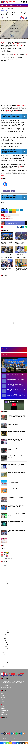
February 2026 (3, 573)
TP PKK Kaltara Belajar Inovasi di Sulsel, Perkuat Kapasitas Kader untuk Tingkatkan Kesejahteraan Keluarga (21, 269)
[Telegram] (23, 227)
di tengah (20, 166)
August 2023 (3, 634)
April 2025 (3, 593)
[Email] (14, 191)
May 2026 (2, 567)
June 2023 (3, 638)
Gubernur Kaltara (20, 105)
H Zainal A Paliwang (4, 714)
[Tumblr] (10, 212)
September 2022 (4, 654)
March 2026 (3, 571)
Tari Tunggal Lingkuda (6, 216)
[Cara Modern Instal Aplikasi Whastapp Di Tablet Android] (4, 515)
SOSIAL (2, 701)
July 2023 (2, 636)
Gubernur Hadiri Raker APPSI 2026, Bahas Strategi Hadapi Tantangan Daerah (6, 242)
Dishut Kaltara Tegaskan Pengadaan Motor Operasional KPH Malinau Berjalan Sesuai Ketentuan (20, 256)
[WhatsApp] (26, 227)
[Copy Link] (14, 210)
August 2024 (3, 609)
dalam (2, 59)
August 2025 (3, 585)
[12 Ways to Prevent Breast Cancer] (4, 540)
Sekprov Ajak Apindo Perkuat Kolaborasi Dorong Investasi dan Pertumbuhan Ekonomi (21, 242)
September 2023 (4, 632)
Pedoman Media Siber (5, 725)
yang (25, 54)
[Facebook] (3, 210)
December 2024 (4, 601)
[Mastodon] (6, 212)
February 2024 (3, 622)
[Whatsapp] (10, 210)
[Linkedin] (21, 210)
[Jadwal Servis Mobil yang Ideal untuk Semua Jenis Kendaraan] (4, 450)
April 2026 (3, 569)
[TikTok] (19, 733)
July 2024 (2, 612)
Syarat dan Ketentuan (5, 721)
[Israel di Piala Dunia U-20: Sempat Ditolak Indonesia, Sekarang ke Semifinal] (4, 507)
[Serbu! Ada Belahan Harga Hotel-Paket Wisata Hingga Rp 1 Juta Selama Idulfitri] (4, 466)
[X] (3, 212)
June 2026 (3, 565)
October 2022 (3, 652)
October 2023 (3, 630)
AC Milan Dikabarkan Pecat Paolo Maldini (15, 497)
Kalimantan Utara (21, 43)
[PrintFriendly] (17, 210)
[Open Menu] (24, 2)
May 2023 (2, 640)
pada (13, 47)
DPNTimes (3, 42)
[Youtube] (14, 733)
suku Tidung (13, 43)
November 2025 (4, 579)
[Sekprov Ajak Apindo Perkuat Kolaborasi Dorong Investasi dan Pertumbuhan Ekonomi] (21, 236)
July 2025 (2, 587)
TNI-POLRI (3, 697)
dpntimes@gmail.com (7, 687)
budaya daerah (8, 110)
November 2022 (4, 650)
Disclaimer (3, 723)
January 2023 (3, 646)
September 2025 (4, 583)
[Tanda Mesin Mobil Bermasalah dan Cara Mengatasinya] (4, 457)
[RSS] (24, 733)
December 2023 (4, 626)
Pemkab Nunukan (4, 710)
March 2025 (3, 595)
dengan (15, 54)
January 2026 (3, 575)
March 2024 (3, 620)
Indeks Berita (3, 719)
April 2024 (3, 618)
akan (17, 110)
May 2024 (3, 616)
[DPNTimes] (8, 1)
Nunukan (3, 708)
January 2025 (3, 599)
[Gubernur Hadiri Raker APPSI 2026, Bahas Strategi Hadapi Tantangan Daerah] (7, 236)
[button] (22, 2)
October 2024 (3, 605)
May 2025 (2, 591)
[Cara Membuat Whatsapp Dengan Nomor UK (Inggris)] (4, 523)
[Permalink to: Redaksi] (2, 17)
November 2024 (4, 603)
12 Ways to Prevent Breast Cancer (14, 538)
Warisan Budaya (20, 45)
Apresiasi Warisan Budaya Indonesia (12, 214)
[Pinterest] (7, 733)
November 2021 (4, 664)
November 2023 (4, 628)
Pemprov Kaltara (9, 218)
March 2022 (3, 660)
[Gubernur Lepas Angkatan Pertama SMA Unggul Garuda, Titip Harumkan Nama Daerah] (7, 263)
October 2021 (3, 666)
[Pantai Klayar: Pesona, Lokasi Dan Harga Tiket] (4, 474)
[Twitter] (6, 210)
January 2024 (3, 624)
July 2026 (2, 563)
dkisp (2, 175)
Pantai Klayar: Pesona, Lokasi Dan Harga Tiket (16, 472)
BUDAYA (2, 10)
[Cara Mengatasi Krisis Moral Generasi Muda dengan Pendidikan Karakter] (4, 482)
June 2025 (3, 589)
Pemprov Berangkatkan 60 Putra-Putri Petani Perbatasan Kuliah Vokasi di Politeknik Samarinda (7, 256)
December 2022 (4, 648)
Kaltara (2, 706)
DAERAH (2, 695)
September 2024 (4, 607)
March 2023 (3, 642)
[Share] (26, 18)
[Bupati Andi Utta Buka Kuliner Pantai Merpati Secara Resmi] (4, 433)
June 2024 (3, 614)
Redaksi (5, 17)
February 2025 (3, 597)
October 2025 (3, 581)
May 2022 (2, 656)
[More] (14, 212)
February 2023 (3, 644)
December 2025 (4, 577)
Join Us (4, 545)
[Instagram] (9, 733)
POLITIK (2, 699)
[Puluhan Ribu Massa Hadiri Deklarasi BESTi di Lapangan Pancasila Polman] (4, 425)
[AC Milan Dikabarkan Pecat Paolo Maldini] (4, 499)
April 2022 (3, 658)
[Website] (12, 191)
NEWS (6, 10)
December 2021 (4, 662)
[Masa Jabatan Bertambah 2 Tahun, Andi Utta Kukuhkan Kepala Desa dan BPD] (4, 441)
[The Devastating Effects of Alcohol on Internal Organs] (4, 532)
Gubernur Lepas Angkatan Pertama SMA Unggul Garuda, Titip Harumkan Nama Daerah (6, 269)
